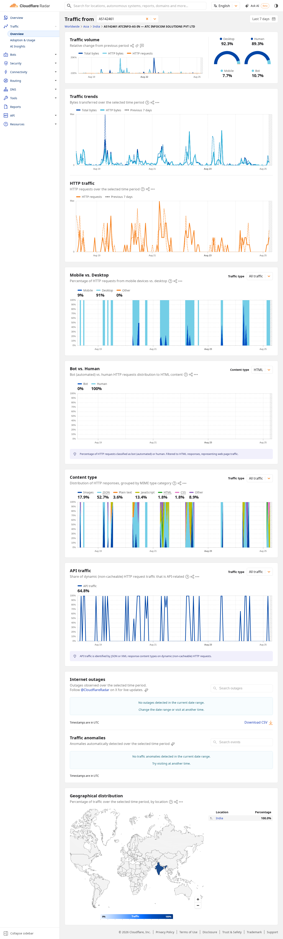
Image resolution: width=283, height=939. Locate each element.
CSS (183, 492)
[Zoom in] (198, 899)
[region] (136, 860)
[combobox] (138, 6)
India (219, 818)
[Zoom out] (198, 905)
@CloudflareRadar (95, 690)
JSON (106, 492)
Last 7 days (265, 20)
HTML (168, 492)
